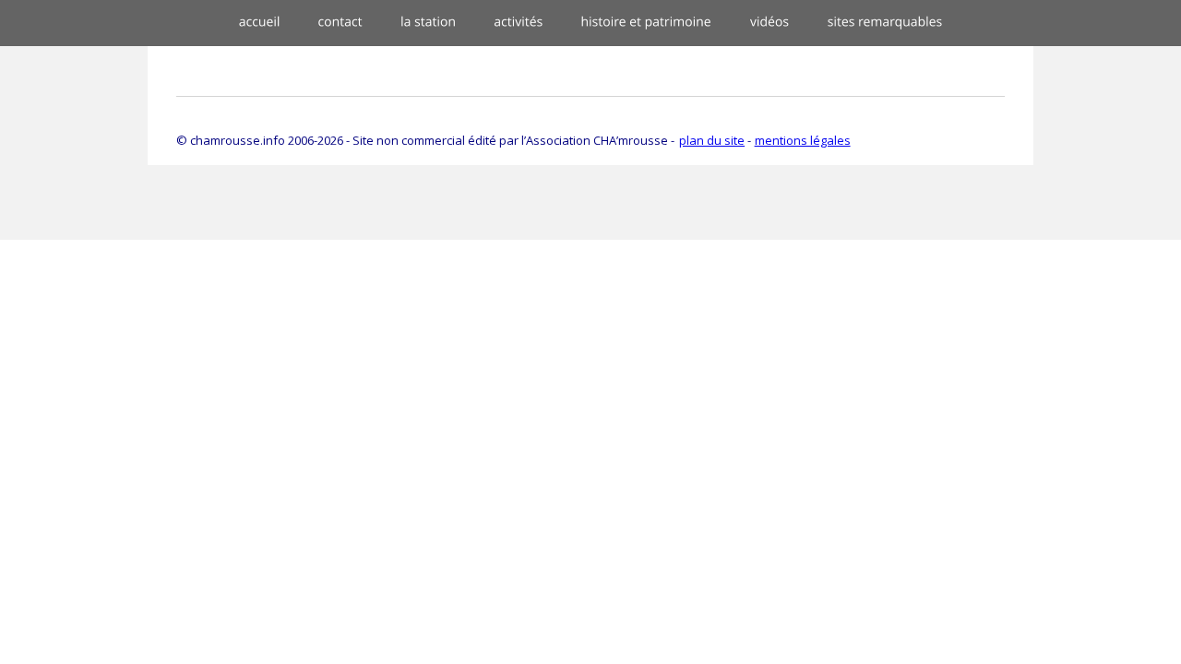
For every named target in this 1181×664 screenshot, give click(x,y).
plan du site (712, 140)
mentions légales (803, 140)
